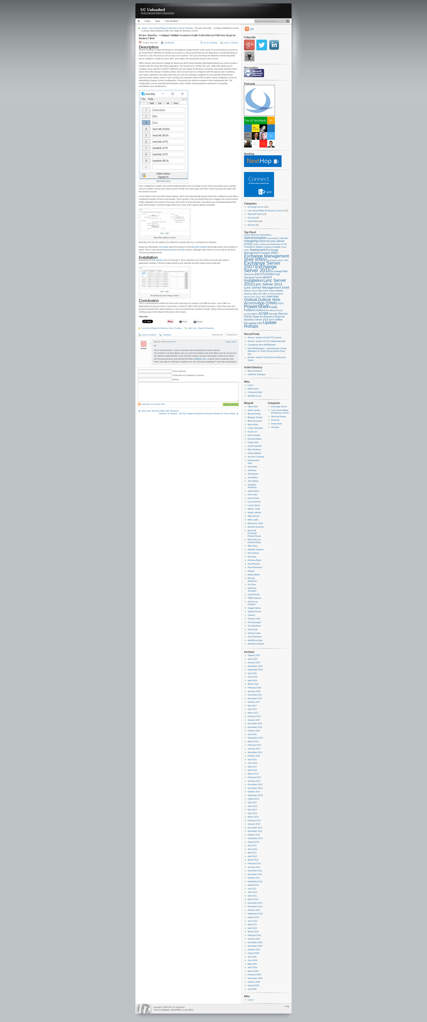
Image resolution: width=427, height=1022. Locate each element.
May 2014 (252, 767)
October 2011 (254, 878)
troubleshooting (169, 250)
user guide (163, 247)
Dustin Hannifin (255, 446)
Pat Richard (169, 43)
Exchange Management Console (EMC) (261, 251)
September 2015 (255, 738)
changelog (251, 241)
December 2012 (255, 828)
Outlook (250, 300)
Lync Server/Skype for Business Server (166, 28)
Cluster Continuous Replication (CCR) (269, 244)
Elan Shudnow (254, 449)
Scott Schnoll (254, 594)
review (259, 310)
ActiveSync (266, 234)
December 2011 (255, 871)
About (157, 21)
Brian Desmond (255, 371)
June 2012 (252, 849)
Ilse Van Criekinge (256, 457)
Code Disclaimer (171, 21)
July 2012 (252, 845)
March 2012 (253, 860)
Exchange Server (255, 207)
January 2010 (254, 939)
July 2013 (252, 802)
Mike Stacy (253, 546)
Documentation (255, 439)
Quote (234, 342)
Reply (228, 342)
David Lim (252, 432)
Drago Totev (253, 442)
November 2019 (255, 666)
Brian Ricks (253, 424)
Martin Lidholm (254, 512)
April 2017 (252, 709)
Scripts (147, 21)
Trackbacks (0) (217, 335)
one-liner (273, 296)
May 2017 (252, 706)
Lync (195, 328)
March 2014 (253, 774)
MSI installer (157, 260)
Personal (252, 218)
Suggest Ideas (254, 608)
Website (175, 379)
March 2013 (253, 817)
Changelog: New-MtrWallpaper (262, 345)
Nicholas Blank (254, 560)
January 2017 (254, 720)
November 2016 (255, 727)
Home (139, 21)
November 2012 (255, 831)
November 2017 (255, 698)
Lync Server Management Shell (266, 287)
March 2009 (253, 971)
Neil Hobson (253, 553)
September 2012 (255, 838)
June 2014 (252, 763)
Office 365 (257, 294)
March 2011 (253, 899)
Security (273, 313)
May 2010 (252, 924)
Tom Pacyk (253, 629)
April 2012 (252, 856)
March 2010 (253, 932)
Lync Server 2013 (268, 284)
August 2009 (253, 953)
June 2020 (252, 659)
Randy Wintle (254, 575)
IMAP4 (267, 277)
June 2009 (252, 960)
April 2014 (252, 770)
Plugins (251, 571)
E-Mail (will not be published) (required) (188, 375)
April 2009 (252, 967)
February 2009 (254, 975)
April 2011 (252, 896)
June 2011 (252, 892)
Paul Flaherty (254, 564)
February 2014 (254, 777)
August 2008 (253, 985)
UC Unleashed (152, 9)
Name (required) (179, 371)
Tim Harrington (254, 622)
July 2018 (252, 673)
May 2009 (252, 964)
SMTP (271, 320)
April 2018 (252, 680)
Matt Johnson (254, 516)
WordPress (144, 1009)
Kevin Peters (253, 498)
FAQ (182, 250)
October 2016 (254, 731)
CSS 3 (190, 1010)
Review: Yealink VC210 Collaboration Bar (267, 341)
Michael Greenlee (256, 527)
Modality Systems (256, 549)
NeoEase (165, 1010)
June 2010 (252, 921)
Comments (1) (231, 335)
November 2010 (255, 906)
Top (287, 1006)
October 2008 (254, 982)
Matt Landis (253, 520)
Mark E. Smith (254, 509)
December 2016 (255, 723)
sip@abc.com (200, 359)
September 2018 (255, 670)
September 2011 (255, 881)
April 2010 (252, 928)
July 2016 (252, 734)
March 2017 (253, 713)
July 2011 (252, 889)
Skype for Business (206, 328)
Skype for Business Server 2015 (264, 318)
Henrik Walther (254, 453)
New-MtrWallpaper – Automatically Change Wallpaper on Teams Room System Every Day (267, 351)
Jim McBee (253, 477)
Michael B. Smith (255, 523)
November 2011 (255, 874)
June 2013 (252, 806)
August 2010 (253, 917)
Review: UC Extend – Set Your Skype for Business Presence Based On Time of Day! (197, 413)
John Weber (253, 481)
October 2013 (254, 792)
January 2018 (254, 691)
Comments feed (255, 392)
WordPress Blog (255, 640)
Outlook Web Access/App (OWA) (262, 301)
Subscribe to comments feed (153, 404)
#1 (175, 342)
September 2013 (255, 795)
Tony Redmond (255, 637)
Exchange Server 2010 (260, 268)
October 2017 (254, 702)
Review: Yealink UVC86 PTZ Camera (264, 337)
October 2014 (254, 756)
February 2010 (254, 935)
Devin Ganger (254, 435)
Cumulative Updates (254, 247)
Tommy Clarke (254, 633)
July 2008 (252, 989)
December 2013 (255, 784)
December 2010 (255, 903)
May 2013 (252, 810)
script (263, 313)
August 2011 (253, 885)
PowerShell (253, 221)
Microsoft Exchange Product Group (254, 533)
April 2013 (252, 813)
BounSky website (199, 247)
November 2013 (255, 788)
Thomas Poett (254, 619)
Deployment (258, 249)
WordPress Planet (256, 644)
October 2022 (254, 655)
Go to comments (210, 43)
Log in (250, 385)
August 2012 (253, 842)
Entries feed (253, 389)
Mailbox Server (251, 291)
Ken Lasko (252, 494)
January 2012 (254, 867)
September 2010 (255, 914)
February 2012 (254, 863)
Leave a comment (231, 43)
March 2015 (253, 741)
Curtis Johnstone (255, 428)
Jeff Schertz (253, 474)
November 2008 (255, 978)
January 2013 (254, 824)
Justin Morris (253, 491)
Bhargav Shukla (255, 417)
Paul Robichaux (255, 567)
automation (272, 238)
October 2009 (254, 950)
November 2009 (255, 946)
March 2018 (253, 684)
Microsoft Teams (255, 214)
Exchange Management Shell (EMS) (266, 257)
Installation (253, 280)
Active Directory (252, 235)
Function (268, 274)
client (190, 328)
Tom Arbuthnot (254, 626)
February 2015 (254, 745)
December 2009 (255, 942)
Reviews (189, 28)
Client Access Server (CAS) (264, 242)
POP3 (281, 303)
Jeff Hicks (252, 470)
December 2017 (255, 695)
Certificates (283, 238)
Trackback (166, 335)
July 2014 (252, 759)
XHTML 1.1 (179, 1010)
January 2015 (254, 749)
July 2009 (252, 957)
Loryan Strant (254, 505)
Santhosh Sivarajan (257, 374)
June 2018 (252, 677)
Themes (251, 615)
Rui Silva (252, 584)
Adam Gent (253, 406)
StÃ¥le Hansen (254, 598)
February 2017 (254, 716)
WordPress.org (254, 396)
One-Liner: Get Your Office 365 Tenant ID (160, 411)
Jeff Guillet (252, 467)
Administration (255, 238)
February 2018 (254, 688)
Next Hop (252, 557)
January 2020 (254, 662)
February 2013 (254, 820)
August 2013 (253, 799)
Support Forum (254, 611)
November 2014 (255, 752)
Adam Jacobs (254, 410)
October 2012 (254, 835)
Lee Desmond (254, 502)
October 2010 (254, 910)
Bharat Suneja (254, 414)
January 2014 (254, 781)
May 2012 (252, 853)
